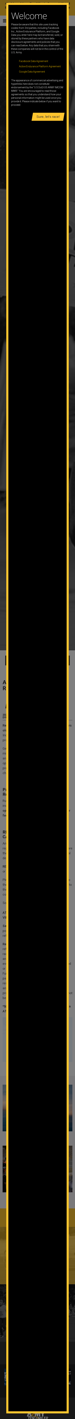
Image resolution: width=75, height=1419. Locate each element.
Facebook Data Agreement (33, 61)
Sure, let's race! (48, 116)
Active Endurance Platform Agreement (40, 66)
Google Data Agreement (32, 71)
